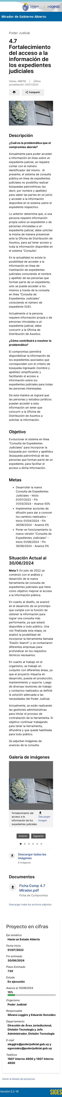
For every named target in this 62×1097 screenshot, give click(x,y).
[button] (14, 92)
